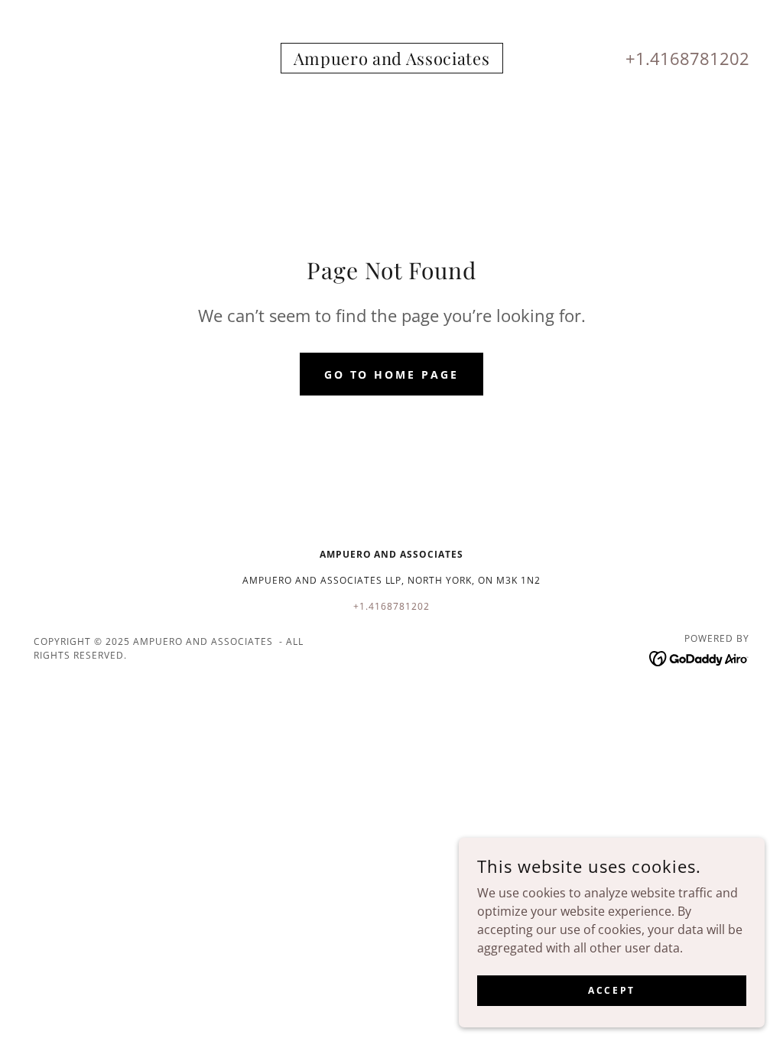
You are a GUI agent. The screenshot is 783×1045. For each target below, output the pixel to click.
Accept (611, 990)
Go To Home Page (392, 374)
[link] (392, 60)
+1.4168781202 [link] (687, 58)
